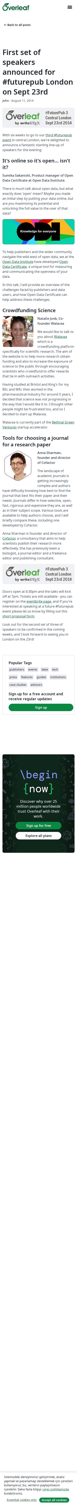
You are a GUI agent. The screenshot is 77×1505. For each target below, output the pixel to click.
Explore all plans (38, 835)
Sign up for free (38, 825)
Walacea (60, 336)
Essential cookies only (22, 1500)
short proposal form (18, 616)
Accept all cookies (54, 1500)
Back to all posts (17, 25)
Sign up (41, 707)
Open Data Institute (17, 261)
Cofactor (8, 538)
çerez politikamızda (55, 1489)
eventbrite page (38, 601)
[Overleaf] (15, 7)
